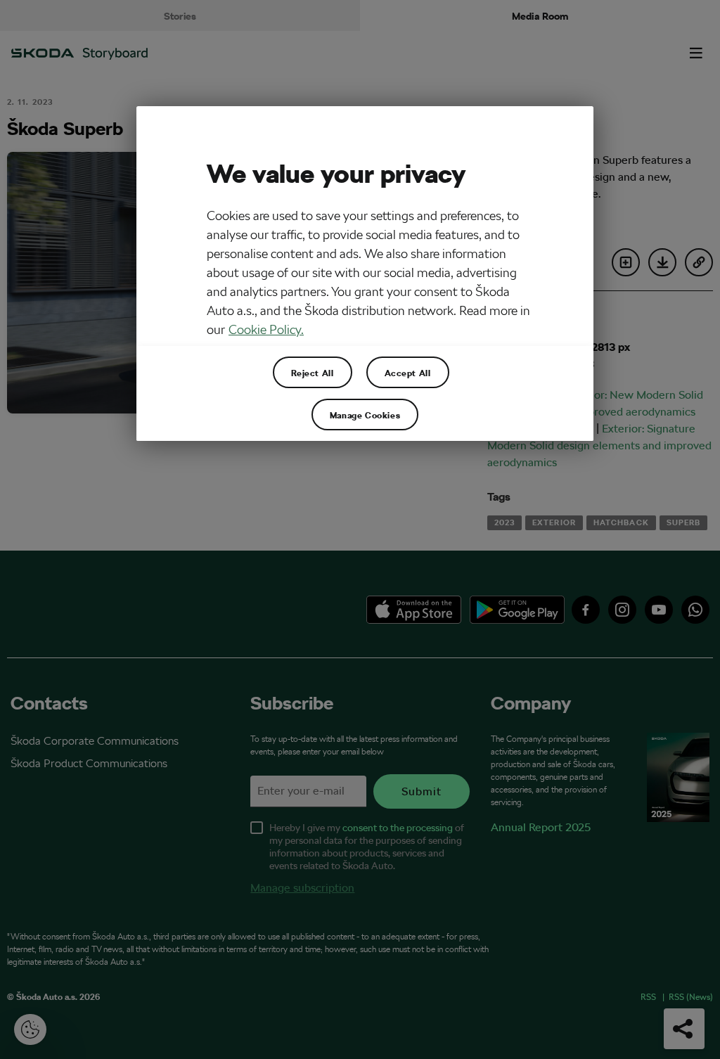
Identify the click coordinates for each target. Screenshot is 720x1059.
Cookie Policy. (266, 329)
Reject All (312, 372)
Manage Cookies (365, 415)
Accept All (408, 372)
